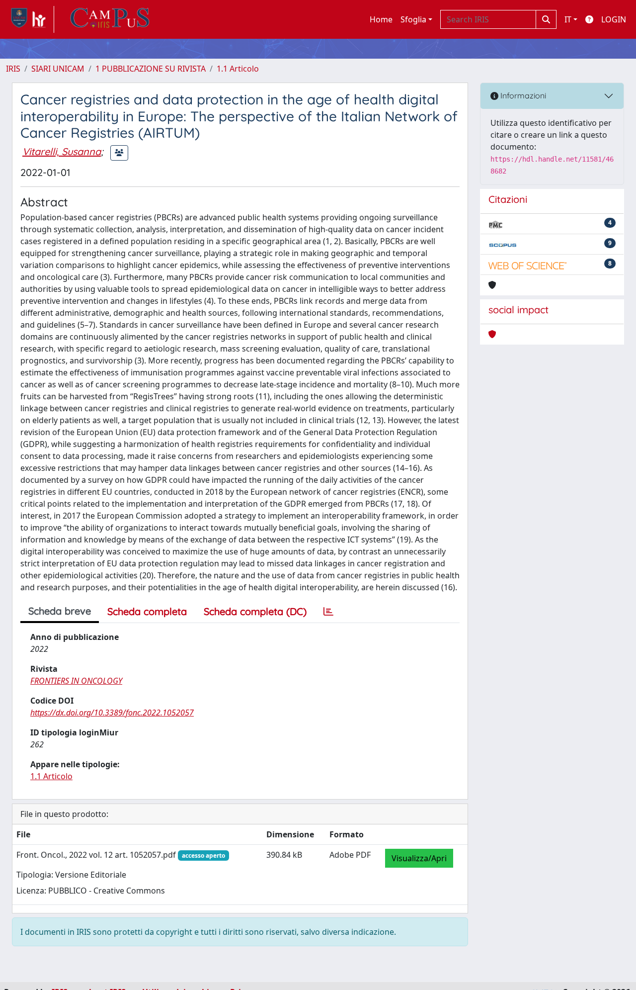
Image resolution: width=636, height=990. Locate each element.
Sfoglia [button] (413, 19)
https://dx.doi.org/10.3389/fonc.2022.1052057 (112, 712)
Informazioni (522, 95)
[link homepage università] (110, 19)
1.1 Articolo (238, 68)
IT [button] (567, 19)
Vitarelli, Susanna (61, 151)
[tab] (328, 611)
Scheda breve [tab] (59, 611)
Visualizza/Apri (419, 858)
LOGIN (613, 19)
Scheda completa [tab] (147, 611)
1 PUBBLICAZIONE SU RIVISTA (150, 68)
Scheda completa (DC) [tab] (255, 611)
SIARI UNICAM (57, 68)
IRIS (13, 68)
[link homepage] (30, 19)
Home (381, 19)
